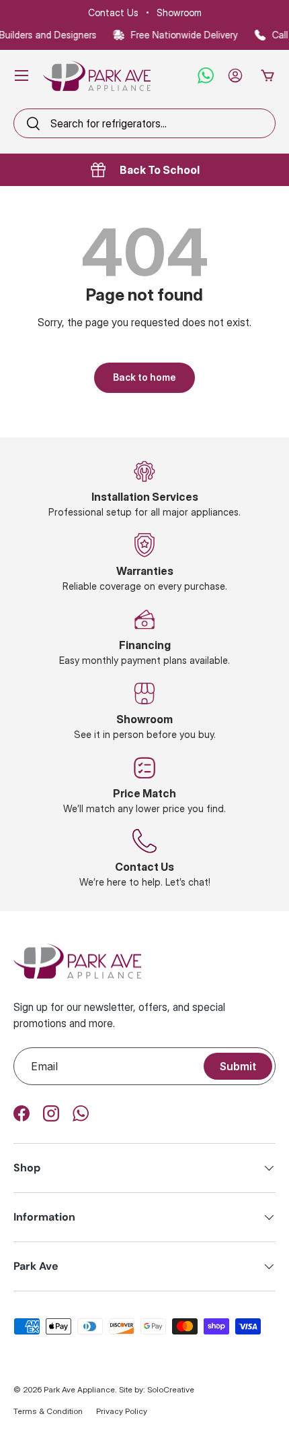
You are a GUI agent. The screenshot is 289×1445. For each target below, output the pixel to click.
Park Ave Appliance (79, 1389)
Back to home (144, 377)
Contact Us (113, 12)
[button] (267, 75)
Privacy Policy (121, 1411)
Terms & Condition (48, 1411)
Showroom (179, 12)
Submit (238, 1066)
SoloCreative (170, 1389)
